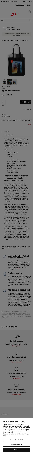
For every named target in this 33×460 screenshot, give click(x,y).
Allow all (16, 449)
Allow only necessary (16, 440)
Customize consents (16, 445)
